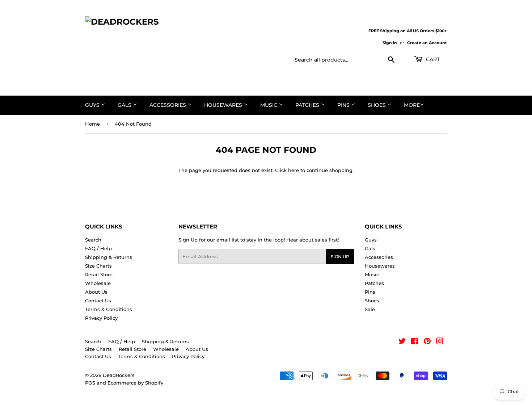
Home (92, 124)
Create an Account (427, 42)
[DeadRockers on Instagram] (439, 342)
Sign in (390, 42)
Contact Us (98, 300)
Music (269, 105)
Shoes (377, 105)
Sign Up (340, 256)
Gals (125, 105)
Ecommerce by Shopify (135, 383)
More (412, 105)
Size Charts (98, 266)
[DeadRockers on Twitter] (402, 342)
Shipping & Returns (108, 257)
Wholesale (98, 283)
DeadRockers (119, 375)
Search (93, 240)
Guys (93, 105)
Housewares (224, 105)
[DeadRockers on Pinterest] (427, 342)
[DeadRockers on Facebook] (414, 342)
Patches (308, 105)
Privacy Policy (101, 318)
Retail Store (99, 274)
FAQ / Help (98, 248)
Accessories (168, 105)
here (293, 170)
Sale (370, 309)
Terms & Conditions (108, 309)
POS (90, 383)
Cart (432, 59)
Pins (344, 105)
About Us (96, 292)
